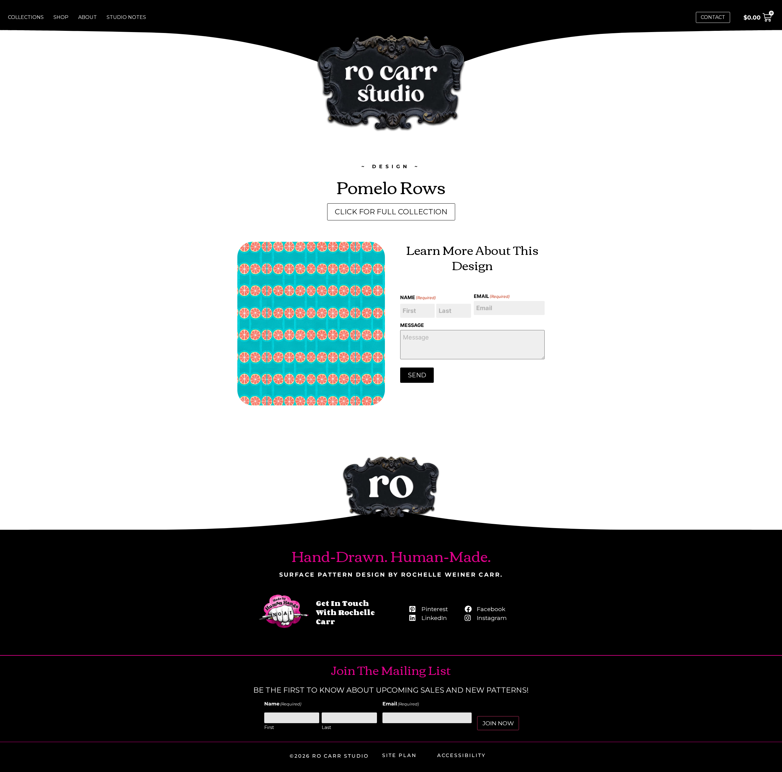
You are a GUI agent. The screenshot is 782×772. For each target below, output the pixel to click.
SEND (417, 375)
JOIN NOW (498, 723)
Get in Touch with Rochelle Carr (345, 612)
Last (326, 727)
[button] (391, 211)
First (269, 727)
